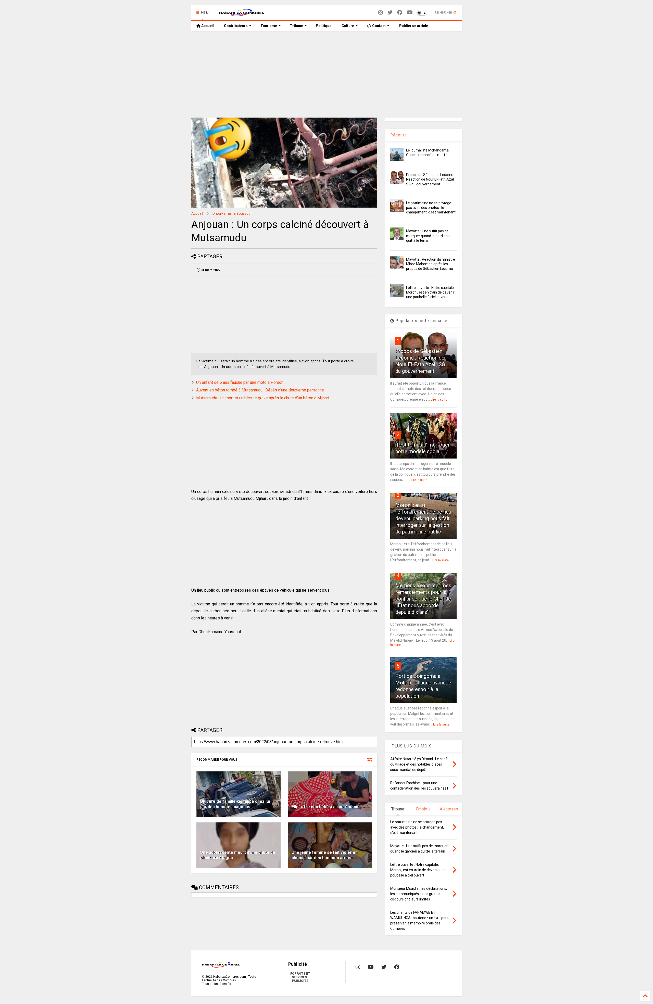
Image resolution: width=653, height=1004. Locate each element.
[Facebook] (399, 13)
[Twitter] (390, 13)
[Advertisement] (326, 74)
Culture (348, 26)
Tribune (296, 26)
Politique (323, 26)
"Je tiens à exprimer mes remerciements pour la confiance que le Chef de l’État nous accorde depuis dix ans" (423, 598)
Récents (398, 135)
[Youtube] (410, 13)
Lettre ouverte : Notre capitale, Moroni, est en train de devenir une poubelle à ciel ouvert (430, 292)
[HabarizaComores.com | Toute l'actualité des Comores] (242, 14)
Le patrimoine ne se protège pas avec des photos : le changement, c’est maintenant (431, 207)
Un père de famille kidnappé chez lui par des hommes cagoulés (235, 804)
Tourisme (268, 26)
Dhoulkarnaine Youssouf (232, 213)
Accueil (207, 26)
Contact (378, 26)
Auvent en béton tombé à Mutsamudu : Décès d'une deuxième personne (260, 390)
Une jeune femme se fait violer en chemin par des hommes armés (325, 855)
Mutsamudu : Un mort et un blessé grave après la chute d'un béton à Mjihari (262, 398)
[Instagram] (380, 13)
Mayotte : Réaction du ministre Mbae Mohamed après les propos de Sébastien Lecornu (430, 264)
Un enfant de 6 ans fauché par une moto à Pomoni (240, 382)
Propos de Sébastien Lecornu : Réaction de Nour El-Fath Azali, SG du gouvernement (430, 179)
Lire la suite (439, 399)
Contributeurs (236, 26)
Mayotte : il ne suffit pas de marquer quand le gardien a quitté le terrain (428, 235)
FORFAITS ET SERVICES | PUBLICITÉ (300, 977)
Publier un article (413, 26)
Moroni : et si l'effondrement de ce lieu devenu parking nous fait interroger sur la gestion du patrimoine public (423, 518)
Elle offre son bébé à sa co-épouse (326, 806)
